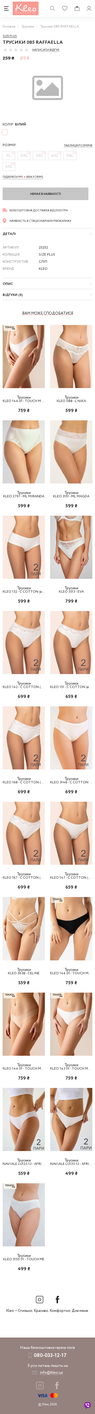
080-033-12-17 (50, 1355)
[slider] (16, 50)
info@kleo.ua (51, 1372)
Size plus (10, 36)
